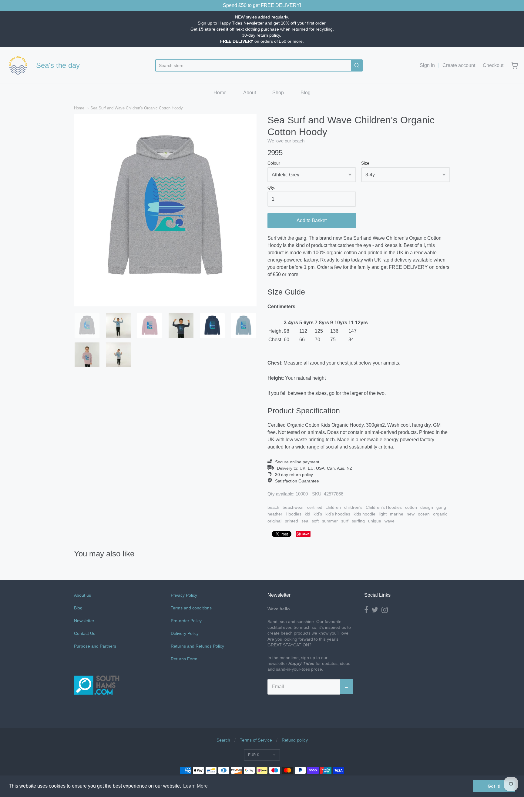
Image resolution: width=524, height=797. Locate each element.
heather (274, 514)
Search (223, 740)
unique (374, 521)
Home (220, 92)
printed (291, 521)
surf (344, 521)
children (333, 507)
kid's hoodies (337, 514)
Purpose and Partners (95, 646)
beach (273, 507)
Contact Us (84, 633)
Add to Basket (312, 220)
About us (82, 595)
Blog (306, 92)
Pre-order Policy (186, 620)
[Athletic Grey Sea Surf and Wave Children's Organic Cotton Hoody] (87, 326)
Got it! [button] (494, 786)
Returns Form (184, 658)
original (274, 521)
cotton (411, 507)
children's (353, 507)
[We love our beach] (18, 65)
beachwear (293, 507)
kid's (318, 514)
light (383, 514)
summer (330, 521)
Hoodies (293, 514)
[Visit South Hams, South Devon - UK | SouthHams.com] (96, 712)
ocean (424, 514)
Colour (273, 163)
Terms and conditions (191, 607)
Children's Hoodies (384, 507)
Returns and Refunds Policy (197, 646)
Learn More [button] (195, 786)
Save (305, 534)
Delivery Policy (185, 633)
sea (304, 521)
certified (314, 507)
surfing (358, 521)
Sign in (427, 65)
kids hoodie (364, 514)
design (426, 507)
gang (441, 507)
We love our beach (285, 140)
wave (390, 521)
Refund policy (295, 740)
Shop (278, 92)
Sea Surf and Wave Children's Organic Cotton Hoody (136, 108)
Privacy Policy (184, 595)
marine (396, 514)
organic (440, 514)
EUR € (253, 755)
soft (315, 521)
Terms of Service (256, 740)
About (249, 92)
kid (307, 514)
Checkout (493, 65)
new (411, 514)
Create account (458, 65)
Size (365, 163)
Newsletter (84, 620)
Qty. (271, 187)
